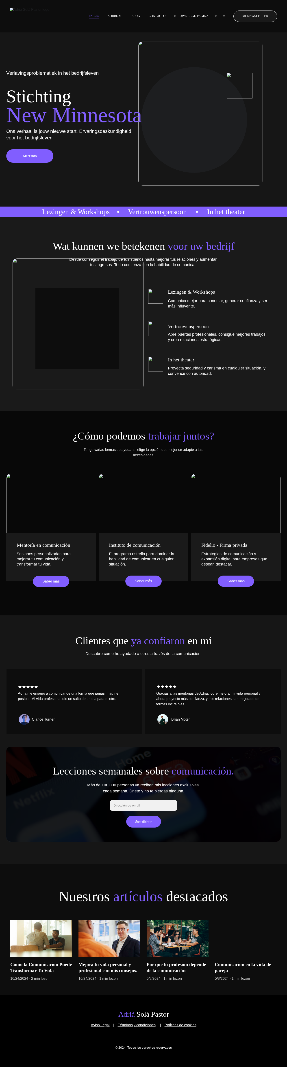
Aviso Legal (100, 1025)
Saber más (51, 581)
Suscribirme (143, 822)
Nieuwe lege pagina (191, 16)
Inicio (94, 16)
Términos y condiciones (137, 1025)
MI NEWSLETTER (255, 16)
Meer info (30, 156)
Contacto (157, 16)
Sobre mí (115, 16)
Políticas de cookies (180, 1025)
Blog (135, 16)
